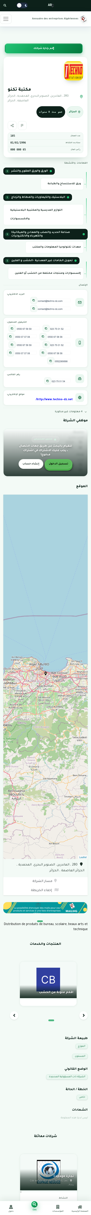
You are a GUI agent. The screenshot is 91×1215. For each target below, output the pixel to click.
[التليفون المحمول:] (46, 328)
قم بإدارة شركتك (43, 48)
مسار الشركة (42, 881)
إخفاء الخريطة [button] (42, 890)
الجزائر (73, 111)
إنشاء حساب (31, 464)
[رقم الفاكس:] (47, 380)
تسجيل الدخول (58, 464)
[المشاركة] (12, 125)
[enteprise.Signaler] (22, 125)
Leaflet (83, 857)
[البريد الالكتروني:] (33, 300)
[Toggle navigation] (6, 19)
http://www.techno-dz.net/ (54, 399)
